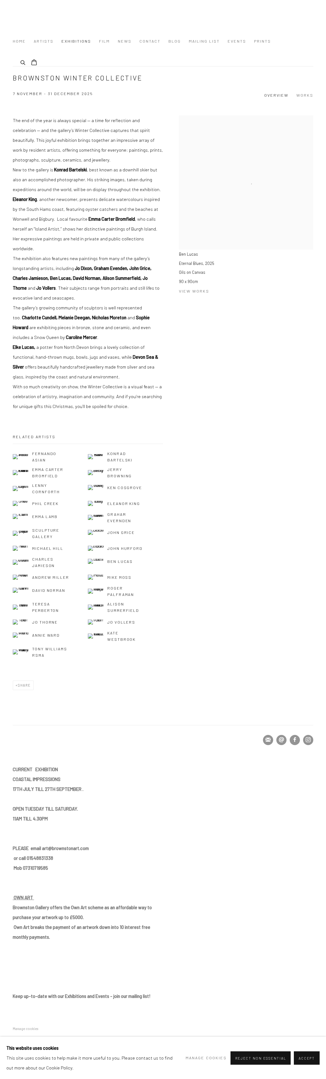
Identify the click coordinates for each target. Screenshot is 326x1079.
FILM (104, 41)
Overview (276, 95)
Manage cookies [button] (25, 1029)
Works (304, 95)
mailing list (204, 41)
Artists (43, 41)
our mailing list (81, 996)
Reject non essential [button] (260, 1058)
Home (19, 41)
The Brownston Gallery (70, 17)
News (124, 41)
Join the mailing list (268, 740)
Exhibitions (76, 41)
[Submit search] (23, 62)
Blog (174, 41)
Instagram (308, 740)
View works (194, 291)
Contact (149, 41)
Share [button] (24, 685)
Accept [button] (307, 1058)
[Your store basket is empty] (34, 63)
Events (237, 41)
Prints (262, 41)
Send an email (281, 740)
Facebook (295, 740)
